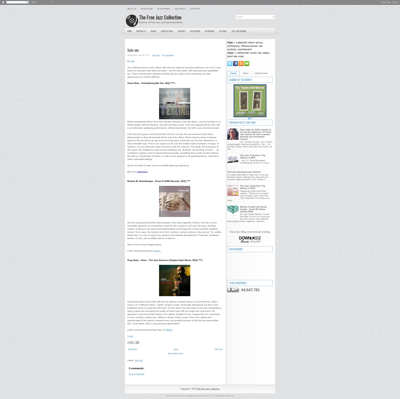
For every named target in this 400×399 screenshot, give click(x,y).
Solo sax (133, 50)
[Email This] (128, 342)
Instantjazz (142, 171)
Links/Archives (261, 73)
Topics (246, 73)
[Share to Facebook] (137, 342)
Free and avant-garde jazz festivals (244, 172)
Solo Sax (156, 55)
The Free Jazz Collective (160, 17)
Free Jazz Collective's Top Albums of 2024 (252, 187)
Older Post (218, 349)
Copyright (195, 9)
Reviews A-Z (141, 31)
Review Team (146, 9)
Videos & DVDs (167, 31)
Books (153, 31)
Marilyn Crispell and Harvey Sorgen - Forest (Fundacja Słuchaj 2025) (253, 209)
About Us (131, 9)
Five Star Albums (239, 31)
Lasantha (205, 396)
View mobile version (175, 353)
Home (129, 31)
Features (181, 31)
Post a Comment (136, 374)
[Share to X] (134, 342)
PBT (212, 396)
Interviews (209, 31)
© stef (130, 336)
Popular (233, 73)
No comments (168, 55)
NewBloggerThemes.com (224, 396)
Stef (132, 61)
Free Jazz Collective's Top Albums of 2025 (252, 156)
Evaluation (180, 9)
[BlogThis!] (131, 342)
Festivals (223, 31)
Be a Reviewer (163, 9)
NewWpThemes (180, 396)
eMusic (157, 251)
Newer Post (132, 349)
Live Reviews (195, 31)
